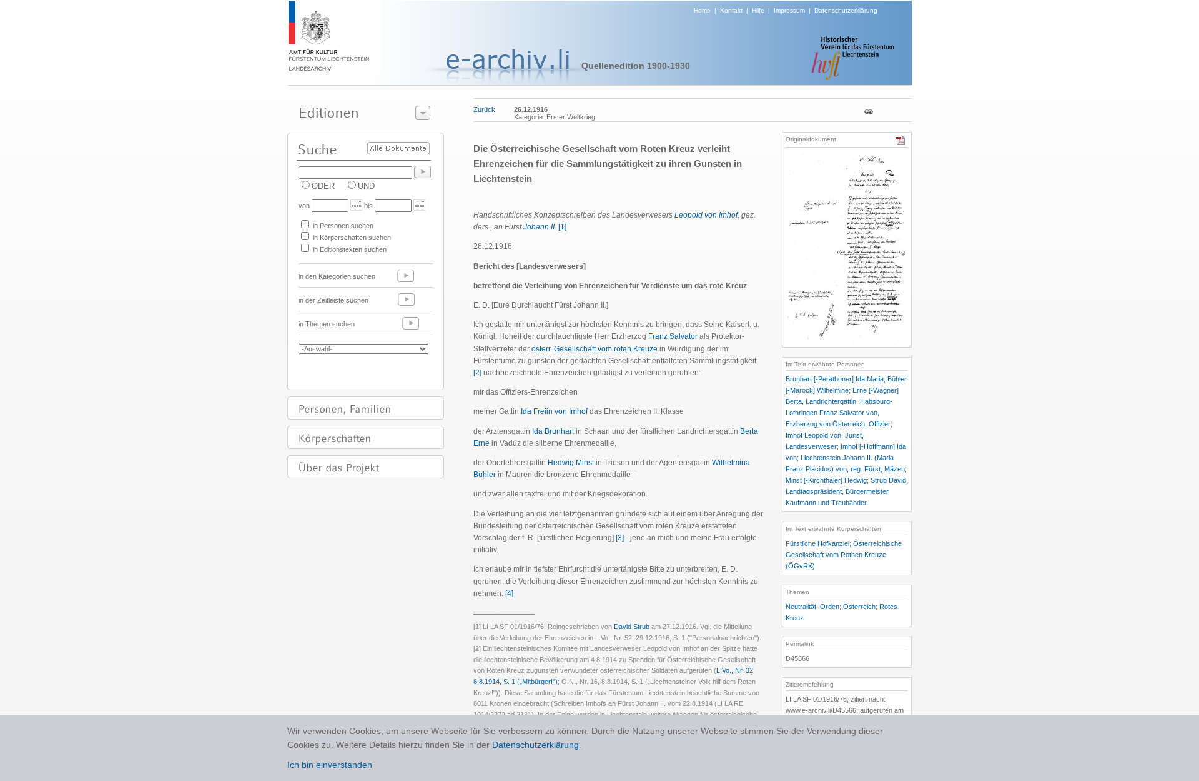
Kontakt (731, 10)
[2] (477, 372)
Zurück (484, 109)
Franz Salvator (673, 336)
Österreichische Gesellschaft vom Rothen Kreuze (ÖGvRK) (844, 555)
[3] (620, 537)
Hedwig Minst (571, 462)
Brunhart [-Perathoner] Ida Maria (835, 379)
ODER (323, 186)
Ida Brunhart (553, 431)
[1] (562, 227)
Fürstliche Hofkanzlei (817, 543)
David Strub (631, 626)
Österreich (859, 606)
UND (366, 186)
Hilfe (758, 10)
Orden (829, 606)
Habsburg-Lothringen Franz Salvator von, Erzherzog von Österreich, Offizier (839, 413)
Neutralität (801, 606)
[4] (509, 593)
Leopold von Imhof (706, 215)
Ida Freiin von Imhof (554, 411)
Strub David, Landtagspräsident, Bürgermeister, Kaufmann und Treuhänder (847, 491)
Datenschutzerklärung (845, 10)
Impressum (789, 10)
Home (702, 10)
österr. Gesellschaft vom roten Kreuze (594, 349)
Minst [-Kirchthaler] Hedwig (826, 480)
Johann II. (539, 227)
